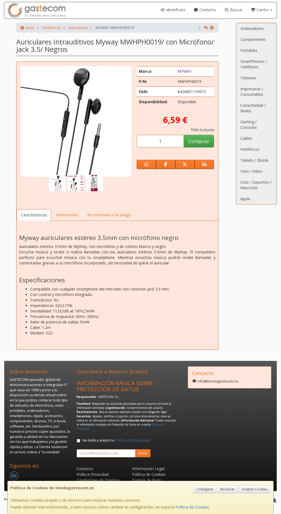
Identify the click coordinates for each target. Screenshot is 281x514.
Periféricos (249, 149)
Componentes (253, 39)
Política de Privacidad (132, 440)
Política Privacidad (93, 474)
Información (67, 214)
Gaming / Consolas (248, 124)
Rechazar (227, 489)
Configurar (204, 489)
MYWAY (185, 71)
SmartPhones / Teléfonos (253, 64)
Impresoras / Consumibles (251, 91)
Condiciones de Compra (98, 480)
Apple (245, 198)
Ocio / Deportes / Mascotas (255, 185)
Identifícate (175, 9)
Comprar (198, 141)
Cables (246, 138)
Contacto (207, 9)
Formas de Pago (147, 480)
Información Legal (148, 468)
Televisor (248, 77)
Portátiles (248, 50)
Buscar (236, 9)
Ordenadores (252, 28)
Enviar (143, 453)
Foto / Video (251, 171)
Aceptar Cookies (255, 489)
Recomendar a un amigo (109, 214)
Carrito (262, 9)
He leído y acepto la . (116, 440)
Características (34, 214)
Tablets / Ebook (254, 160)
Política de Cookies (192, 507)
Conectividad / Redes (253, 108)
